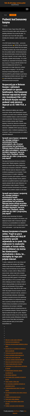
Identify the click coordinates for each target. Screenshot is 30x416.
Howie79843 (13, 15)
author (5, 25)
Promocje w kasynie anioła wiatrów (13, 353)
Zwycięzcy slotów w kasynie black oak (14, 359)
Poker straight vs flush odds (12, 381)
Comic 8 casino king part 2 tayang (13, 364)
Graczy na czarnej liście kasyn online (14, 362)
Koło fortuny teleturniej (10, 375)
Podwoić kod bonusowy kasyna (12, 397)
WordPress (16, 411)
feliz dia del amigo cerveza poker (15, 3)
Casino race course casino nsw (12, 357)
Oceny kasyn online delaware (12, 399)
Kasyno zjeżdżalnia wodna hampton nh (14, 355)
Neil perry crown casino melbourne (13, 340)
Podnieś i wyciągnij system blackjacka (14, 406)
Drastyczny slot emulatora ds (12, 342)
